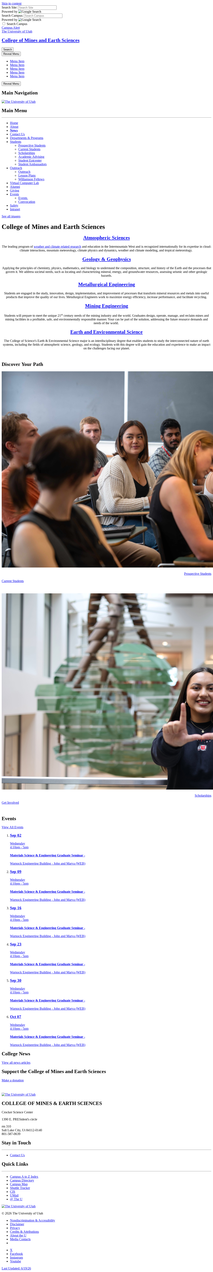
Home (14, 123)
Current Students (29, 149)
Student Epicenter (30, 160)
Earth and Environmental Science (106, 332)
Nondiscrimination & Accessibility (32, 1220)
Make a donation (13, 1080)
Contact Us (17, 134)
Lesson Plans (27, 175)
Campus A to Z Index (24, 1176)
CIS (12, 1191)
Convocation (26, 201)
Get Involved (10, 802)
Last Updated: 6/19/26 (16, 1268)
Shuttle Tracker (20, 1188)
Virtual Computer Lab (24, 183)
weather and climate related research (57, 246)
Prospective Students (32, 145)
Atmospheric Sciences (106, 237)
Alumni (15, 186)
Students (15, 141)
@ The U (16, 1199)
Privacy (15, 1228)
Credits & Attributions (24, 1231)
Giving (14, 190)
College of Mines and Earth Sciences (40, 40)
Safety (14, 205)
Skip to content (11, 3)
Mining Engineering (106, 306)
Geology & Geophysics (106, 259)
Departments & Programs (26, 138)
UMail (14, 1195)
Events (14, 194)
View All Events (12, 827)
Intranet (15, 209)
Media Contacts (20, 1239)
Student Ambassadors (32, 164)
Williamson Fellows (31, 179)
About (14, 126)
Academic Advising (31, 156)
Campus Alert (11, 27)
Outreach (16, 168)
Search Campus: (12, 15)
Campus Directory (22, 1180)
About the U (18, 1235)
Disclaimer (17, 1224)
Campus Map (19, 1184)
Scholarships (26, 153)
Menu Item (17, 61)
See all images (11, 216)
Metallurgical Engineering (106, 284)
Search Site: (9, 7)
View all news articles (16, 1062)
